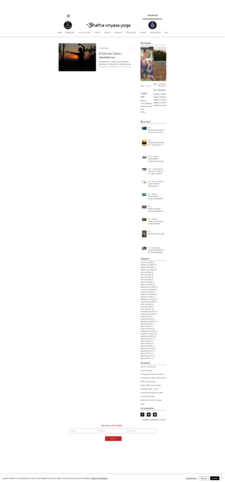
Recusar (204, 478)
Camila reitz (151, 367)
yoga (142, 404)
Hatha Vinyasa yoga (148, 381)
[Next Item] (162, 64)
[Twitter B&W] (149, 414)
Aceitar (214, 478)
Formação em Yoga (148, 378)
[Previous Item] (144, 64)
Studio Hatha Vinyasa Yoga (151, 385)
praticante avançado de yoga (152, 393)
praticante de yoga (148, 396)
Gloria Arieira (161, 378)
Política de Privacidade (99, 478)
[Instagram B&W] (155, 414)
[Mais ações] (134, 48)
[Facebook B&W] (142, 414)
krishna (156, 389)
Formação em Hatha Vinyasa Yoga (153, 374)
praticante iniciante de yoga (151, 400)
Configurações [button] (191, 478)
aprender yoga (146, 389)
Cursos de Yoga (146, 370)
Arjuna (143, 367)
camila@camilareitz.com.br (154, 419)
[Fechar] (222, 478)
